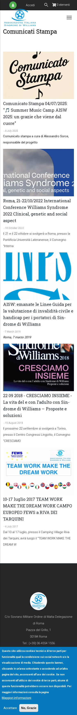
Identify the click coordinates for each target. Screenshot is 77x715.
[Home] (20, 17)
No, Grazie (28, 708)
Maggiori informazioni (16, 698)
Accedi (30, 5)
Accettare (10, 708)
